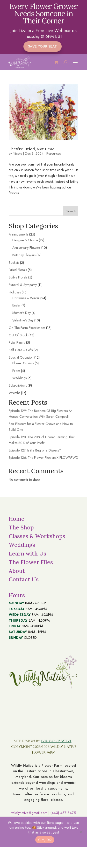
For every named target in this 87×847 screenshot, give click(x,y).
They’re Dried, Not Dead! (32, 148)
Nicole (17, 153)
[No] (81, 831)
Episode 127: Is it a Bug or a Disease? (35, 450)
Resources (53, 153)
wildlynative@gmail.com (29, 812)
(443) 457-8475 (63, 812)
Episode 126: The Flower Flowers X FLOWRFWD (43, 457)
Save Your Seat (42, 46)
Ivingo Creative (56, 741)
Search (71, 211)
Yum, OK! (45, 840)
